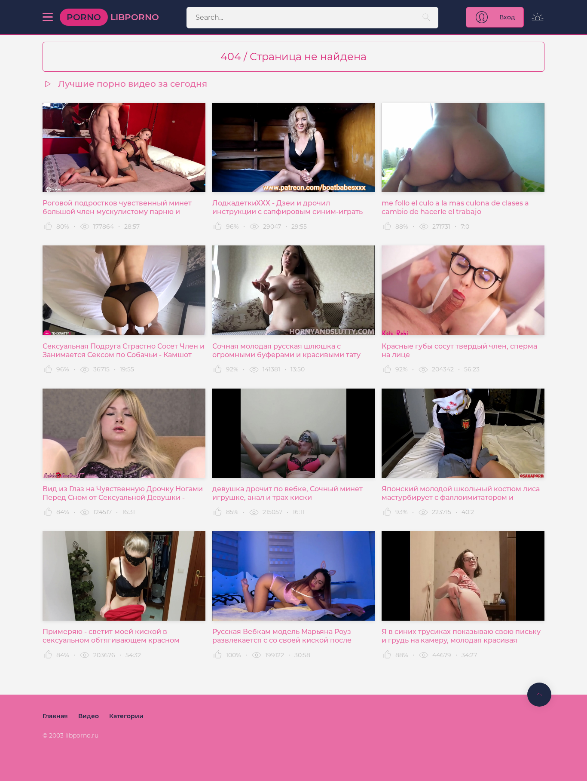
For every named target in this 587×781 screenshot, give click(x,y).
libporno (113, 17)
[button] (48, 17)
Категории (126, 716)
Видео (88, 716)
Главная (55, 716)
